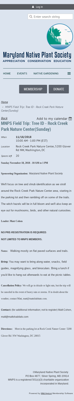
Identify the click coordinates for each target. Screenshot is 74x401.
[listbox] (55, 118)
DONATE (58, 89)
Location (5, 146)
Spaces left (6, 155)
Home (4, 102)
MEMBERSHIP (33, 89)
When (4, 137)
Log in (39, 7)
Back (4, 118)
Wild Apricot (46, 393)
